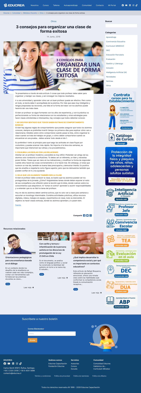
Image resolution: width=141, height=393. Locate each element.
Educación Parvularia (115, 55)
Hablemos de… (99, 366)
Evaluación (110, 59)
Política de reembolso (81, 376)
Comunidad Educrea (101, 363)
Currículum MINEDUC (115, 46)
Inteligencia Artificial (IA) (116, 72)
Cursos (46, 5)
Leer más (27, 287)
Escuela (74, 369)
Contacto (100, 5)
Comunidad (87, 5)
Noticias (109, 81)
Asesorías (75, 363)
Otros (7, 284)
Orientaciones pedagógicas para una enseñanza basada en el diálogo (18, 260)
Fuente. (18, 205)
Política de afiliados (99, 376)
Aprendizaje (111, 37)
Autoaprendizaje (71, 5)
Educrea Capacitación (57, 363)
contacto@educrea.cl (12, 373)
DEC (108, 50)
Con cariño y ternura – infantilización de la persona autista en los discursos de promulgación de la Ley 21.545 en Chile (52, 250)
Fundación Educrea (56, 366)
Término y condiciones (43, 376)
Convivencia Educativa (115, 41)
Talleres (56, 5)
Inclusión (109, 68)
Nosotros (34, 5)
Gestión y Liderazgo (114, 63)
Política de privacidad (62, 376)
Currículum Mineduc (101, 369)
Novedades (111, 77)
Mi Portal (112, 5)
